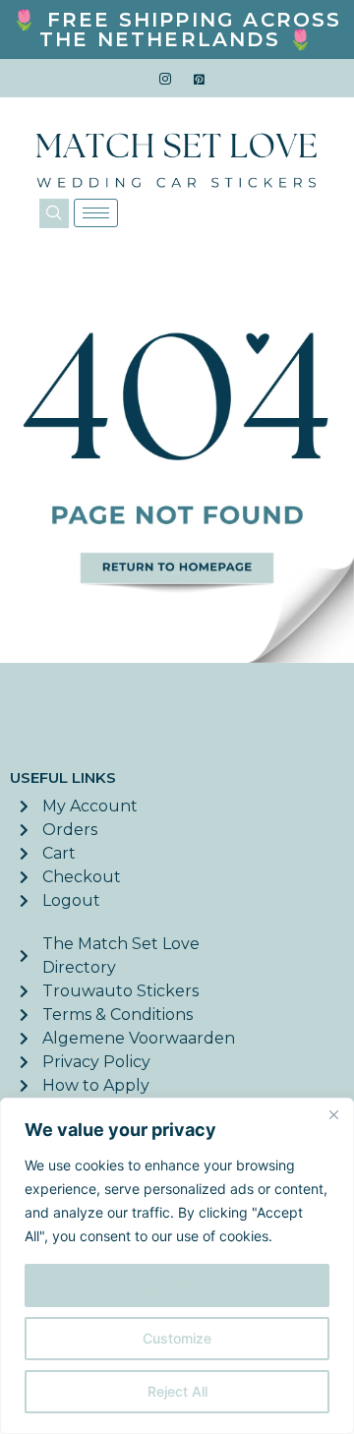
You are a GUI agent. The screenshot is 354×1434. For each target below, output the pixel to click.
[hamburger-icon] (96, 213)
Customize (177, 1338)
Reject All (177, 1391)
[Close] (333, 1114)
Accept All (177, 1285)
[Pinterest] (199, 78)
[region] (177, 1266)
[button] (54, 213)
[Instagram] (165, 78)
